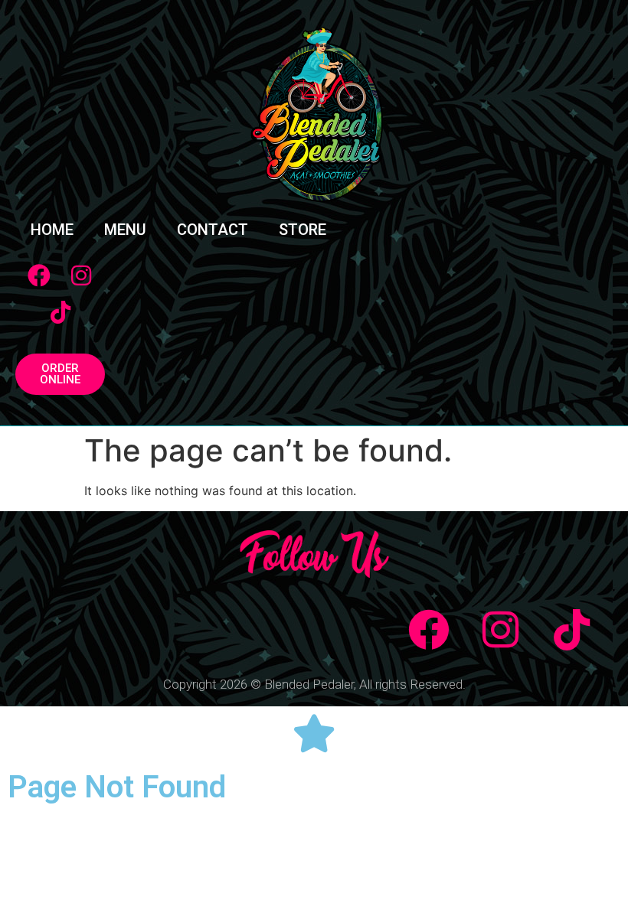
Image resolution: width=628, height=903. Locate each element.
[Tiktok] (60, 312)
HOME (52, 229)
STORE (302, 229)
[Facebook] (39, 275)
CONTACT (212, 229)
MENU (125, 229)
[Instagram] (81, 275)
